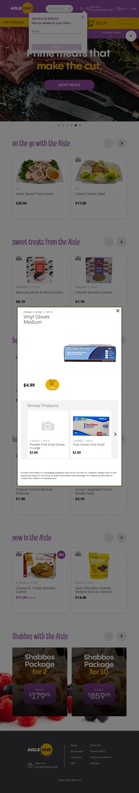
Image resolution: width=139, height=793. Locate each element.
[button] (90, 353)
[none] (48, 434)
